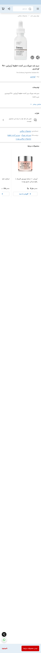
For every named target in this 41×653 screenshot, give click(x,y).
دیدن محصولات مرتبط (30, 648)
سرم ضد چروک (26, 135)
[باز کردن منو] (37, 9)
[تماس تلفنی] (4, 634)
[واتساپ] (4, 640)
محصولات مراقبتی (22, 16)
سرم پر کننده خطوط (14, 135)
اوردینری (32, 76)
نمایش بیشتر (37, 104)
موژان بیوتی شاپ (34, 16)
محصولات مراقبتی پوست (23, 139)
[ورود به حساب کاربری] (9, 8)
